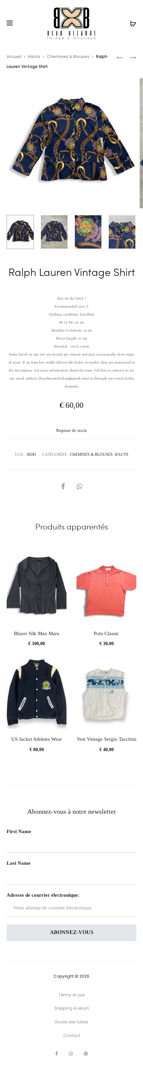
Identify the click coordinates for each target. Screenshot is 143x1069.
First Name (19, 831)
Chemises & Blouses (68, 56)
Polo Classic (106, 633)
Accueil (14, 56)
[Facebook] (56, 1053)
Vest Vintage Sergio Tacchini (106, 739)
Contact (71, 1035)
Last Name (19, 863)
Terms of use (71, 995)
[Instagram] (71, 1053)
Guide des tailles (71, 1022)
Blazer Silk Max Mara (36, 633)
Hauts (34, 56)
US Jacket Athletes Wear (36, 739)
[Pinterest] (86, 1053)
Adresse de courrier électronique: (43, 895)
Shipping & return (71, 1008)
